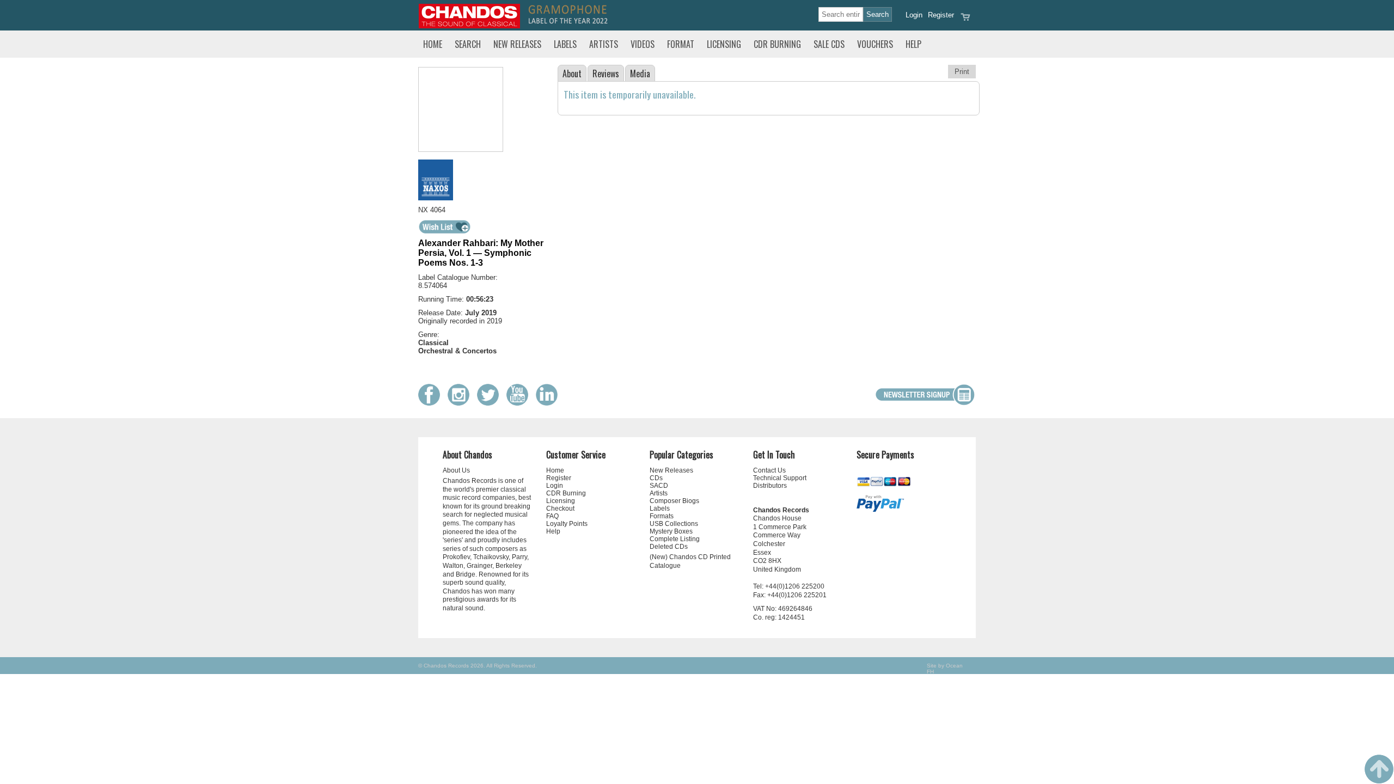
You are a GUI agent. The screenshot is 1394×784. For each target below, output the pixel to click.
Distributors (770, 485)
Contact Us (769, 470)
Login (914, 15)
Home (432, 44)
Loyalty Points (567, 524)
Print (962, 72)
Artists (603, 44)
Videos (643, 44)
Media (640, 73)
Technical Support (779, 478)
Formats (662, 516)
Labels (565, 44)
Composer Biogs (674, 501)
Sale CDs (829, 44)
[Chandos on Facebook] (431, 403)
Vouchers (875, 44)
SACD (659, 485)
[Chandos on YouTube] (520, 403)
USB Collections (674, 524)
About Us (456, 470)
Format (680, 44)
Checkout (560, 508)
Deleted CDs (669, 546)
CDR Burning (777, 44)
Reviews (605, 73)
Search (468, 44)
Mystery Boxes (671, 531)
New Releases (517, 44)
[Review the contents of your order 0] (965, 20)
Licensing (724, 44)
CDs (656, 478)
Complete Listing (675, 539)
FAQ (552, 516)
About (572, 73)
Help (913, 44)
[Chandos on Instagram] (461, 403)
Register (941, 15)
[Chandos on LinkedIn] (549, 403)
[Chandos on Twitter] (490, 403)
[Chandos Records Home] (469, 26)
